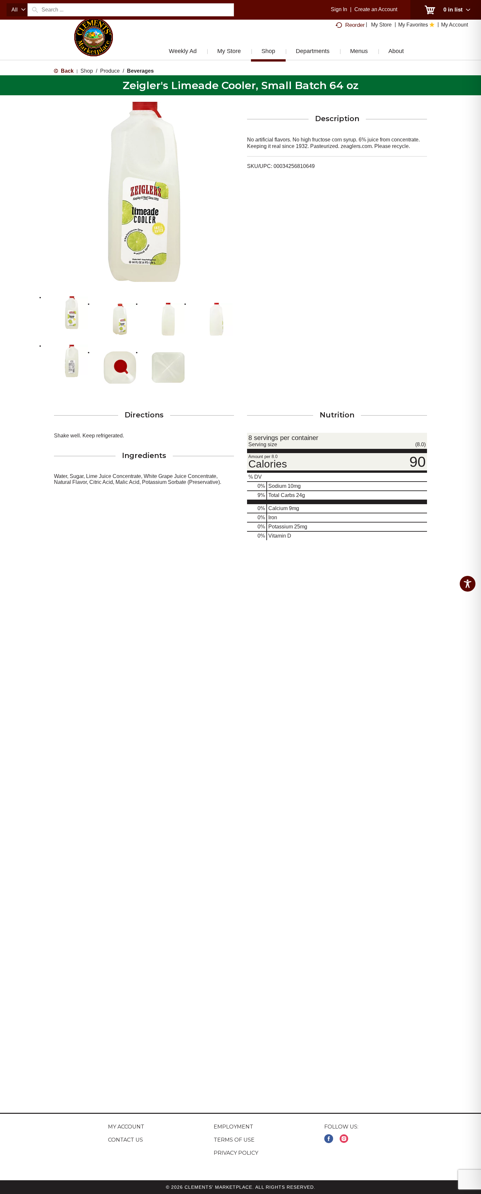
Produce (110, 71)
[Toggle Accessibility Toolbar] (467, 583)
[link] (328, 1139)
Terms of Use (234, 1140)
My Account (126, 1127)
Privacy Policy (236, 1153)
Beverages (140, 71)
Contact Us (125, 1140)
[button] (71, 312)
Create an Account (375, 9)
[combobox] (17, 9)
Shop (86, 71)
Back (67, 71)
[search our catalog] (34, 9)
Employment (233, 1127)
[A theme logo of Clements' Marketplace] (94, 43)
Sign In (339, 9)
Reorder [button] (355, 25)
